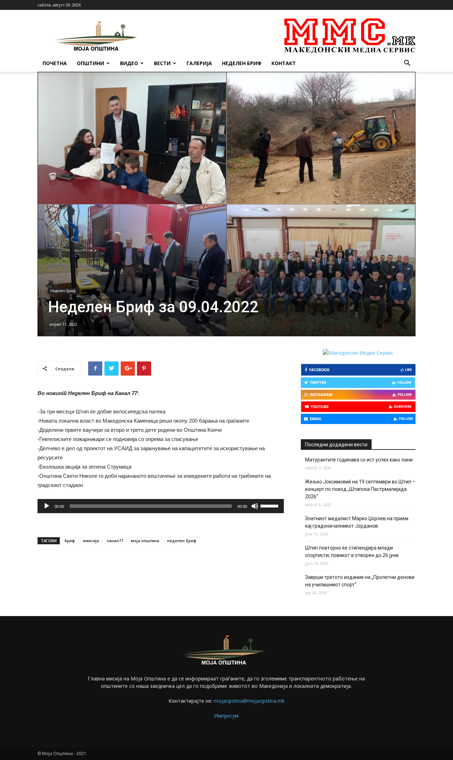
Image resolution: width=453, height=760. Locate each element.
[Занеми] (254, 506)
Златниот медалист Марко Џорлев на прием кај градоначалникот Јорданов (356, 522)
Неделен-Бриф (62, 290)
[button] (406, 63)
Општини (90, 63)
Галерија (199, 63)
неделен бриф (181, 540)
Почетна (54, 63)
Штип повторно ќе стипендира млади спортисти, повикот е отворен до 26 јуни (351, 551)
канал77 (115, 540)
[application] (161, 506)
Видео (129, 63)
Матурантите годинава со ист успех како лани (359, 460)
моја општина (145, 540)
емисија (91, 540)
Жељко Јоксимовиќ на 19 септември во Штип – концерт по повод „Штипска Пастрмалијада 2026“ (360, 489)
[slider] (270, 505)
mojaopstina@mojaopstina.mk (249, 700)
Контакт (283, 63)
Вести (162, 63)
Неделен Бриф (242, 63)
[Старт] (46, 506)
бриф (69, 540)
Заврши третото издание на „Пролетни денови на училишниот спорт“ (359, 580)
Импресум (226, 715)
